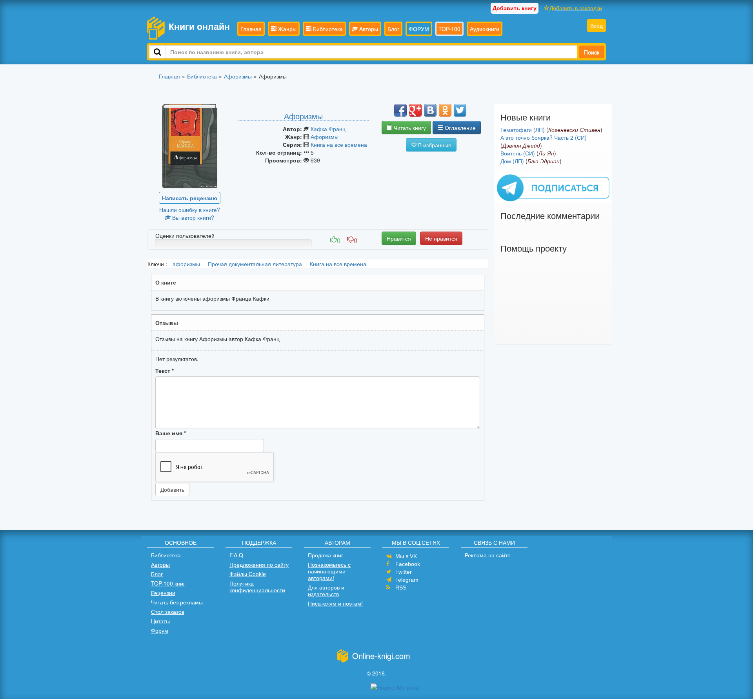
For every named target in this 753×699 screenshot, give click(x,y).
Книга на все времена (339, 144)
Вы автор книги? (192, 217)
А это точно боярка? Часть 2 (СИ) (543, 137)
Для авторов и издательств (326, 590)
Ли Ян (546, 153)
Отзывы (166, 323)
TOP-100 (449, 29)
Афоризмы (324, 137)
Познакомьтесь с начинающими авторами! (329, 571)
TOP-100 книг (168, 583)
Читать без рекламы (177, 602)
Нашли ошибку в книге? (189, 210)
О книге (165, 282)
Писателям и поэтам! (335, 603)
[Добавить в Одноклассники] (445, 110)
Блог (393, 29)
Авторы (368, 29)
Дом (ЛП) (512, 161)
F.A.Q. (237, 555)
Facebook (407, 564)
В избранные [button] (434, 145)
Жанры (286, 29)
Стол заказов (167, 611)
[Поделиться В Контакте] (430, 110)
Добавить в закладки (575, 8)
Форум (159, 630)
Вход (596, 25)
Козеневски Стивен (574, 129)
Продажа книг (325, 555)
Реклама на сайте (488, 555)
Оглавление (459, 127)
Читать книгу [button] (409, 127)
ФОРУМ (419, 29)
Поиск (591, 52)
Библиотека (327, 29)
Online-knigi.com (381, 655)
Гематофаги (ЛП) (522, 129)
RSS (400, 587)
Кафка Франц (328, 129)
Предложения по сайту (259, 564)
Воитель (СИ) (517, 153)
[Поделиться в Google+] (415, 110)
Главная (251, 29)
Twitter (403, 572)
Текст (164, 370)
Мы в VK (406, 556)
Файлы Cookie (247, 574)
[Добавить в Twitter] (460, 110)
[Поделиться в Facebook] (400, 110)
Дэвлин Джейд (521, 145)
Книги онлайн (199, 26)
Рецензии (163, 593)
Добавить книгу (515, 8)
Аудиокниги (484, 29)
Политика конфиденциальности (257, 586)
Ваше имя (170, 433)
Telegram (406, 579)
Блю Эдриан (543, 161)
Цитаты (160, 621)
